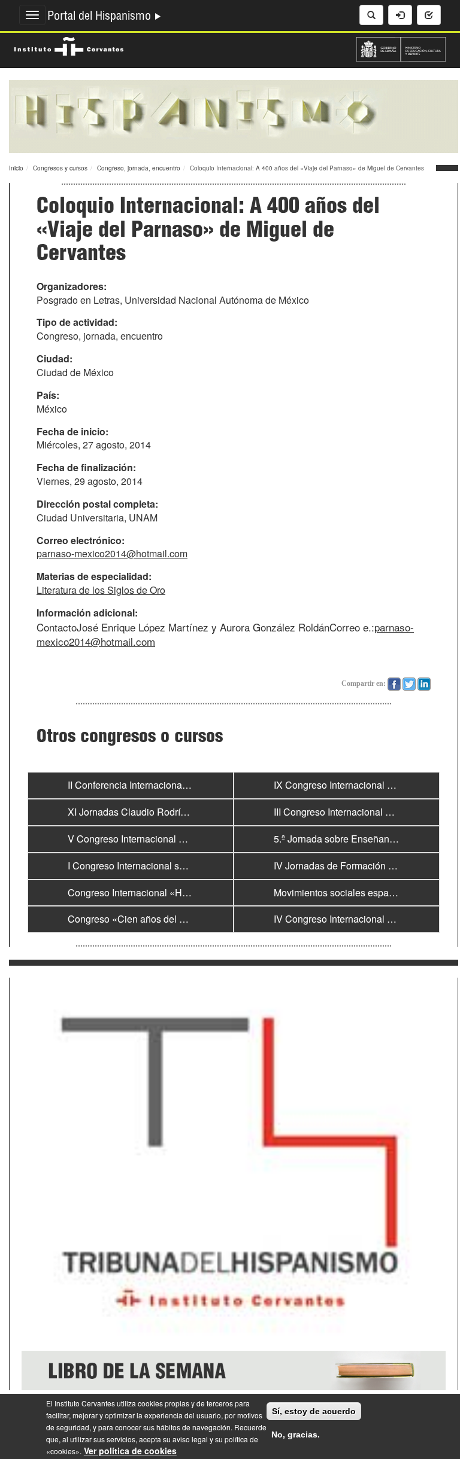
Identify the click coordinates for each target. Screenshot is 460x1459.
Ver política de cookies (130, 1451)
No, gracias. (295, 1434)
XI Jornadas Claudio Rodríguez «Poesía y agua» (172, 812)
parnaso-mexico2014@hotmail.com (112, 553)
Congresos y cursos (60, 168)
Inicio (16, 168)
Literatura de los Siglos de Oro (101, 590)
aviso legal (190, 1439)
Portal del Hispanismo (100, 17)
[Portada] (233, 115)
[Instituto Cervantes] (68, 45)
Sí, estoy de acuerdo (314, 1411)
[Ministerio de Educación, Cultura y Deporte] (401, 48)
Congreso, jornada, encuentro (138, 168)
